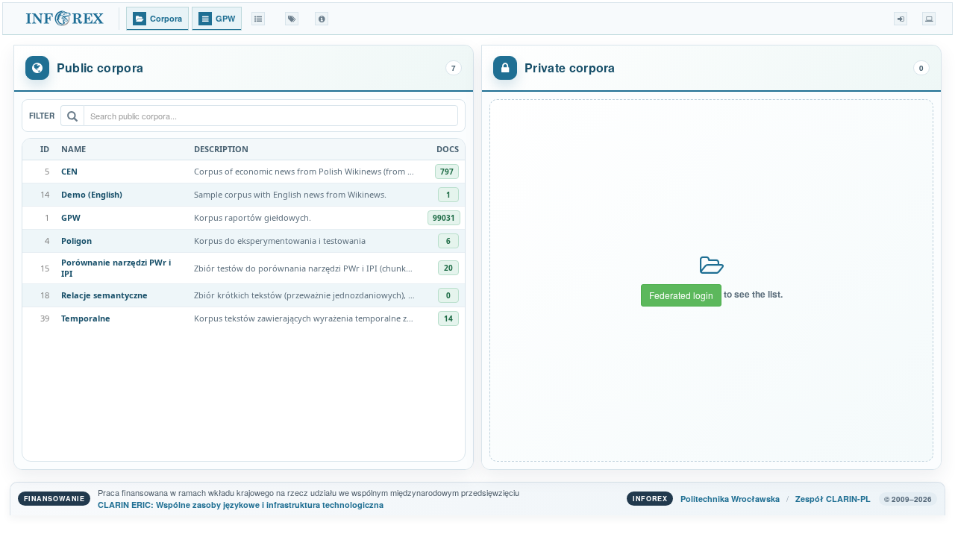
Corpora (166, 18)
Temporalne (85, 318)
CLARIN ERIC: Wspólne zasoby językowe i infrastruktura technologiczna (240, 504)
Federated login (681, 295)
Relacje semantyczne (104, 295)
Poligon (76, 240)
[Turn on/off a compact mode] (928, 19)
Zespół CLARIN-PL (833, 498)
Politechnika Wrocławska (730, 498)
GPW (71, 217)
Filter (41, 115)
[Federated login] (900, 19)
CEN (69, 171)
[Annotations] (291, 19)
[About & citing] (321, 19)
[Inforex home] (66, 18)
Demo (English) (91, 194)
